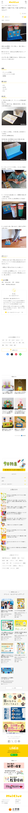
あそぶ (3, 477)
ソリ (22, 340)
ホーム (3, 5)
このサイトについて (6, 799)
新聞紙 (24, 563)
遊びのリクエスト (5, 801)
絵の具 (3, 560)
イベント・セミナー (7, 484)
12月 (3, 340)
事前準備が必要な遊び (10, 284)
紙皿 (7, 560)
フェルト (22, 558)
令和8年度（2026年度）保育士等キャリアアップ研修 (21, 633)
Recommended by (18, 435)
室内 (20, 342)
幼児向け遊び (8, 282)
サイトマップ (18, 803)
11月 (16, 560)
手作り (7, 345)
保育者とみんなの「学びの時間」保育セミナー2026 (7, 611)
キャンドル (13, 568)
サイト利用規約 (5, 803)
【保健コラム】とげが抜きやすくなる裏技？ (15, 524)
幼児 (23, 342)
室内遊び (17, 282)
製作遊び (9, 5)
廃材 (3, 345)
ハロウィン (12, 560)
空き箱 (11, 345)
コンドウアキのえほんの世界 (20, 610)
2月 (9, 340)
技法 (18, 558)
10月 (7, 563)
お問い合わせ (18, 799)
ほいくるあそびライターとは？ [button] (13, 312)
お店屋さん (15, 565)
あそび (6, 5)
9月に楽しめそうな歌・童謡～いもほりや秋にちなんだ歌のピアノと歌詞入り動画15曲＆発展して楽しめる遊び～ (17, 501)
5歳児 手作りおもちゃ (6, 558)
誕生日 (17, 568)
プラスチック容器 (5, 568)
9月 (10, 563)
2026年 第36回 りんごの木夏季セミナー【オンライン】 (7, 678)
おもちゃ (17, 340)
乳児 (14, 342)
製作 (15, 345)
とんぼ (3, 563)
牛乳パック (21, 565)
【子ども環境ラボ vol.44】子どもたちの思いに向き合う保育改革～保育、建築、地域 (7, 633)
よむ (3, 480)
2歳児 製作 (14, 558)
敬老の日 (20, 560)
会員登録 (17, 801)
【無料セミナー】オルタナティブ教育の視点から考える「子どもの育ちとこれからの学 (7, 656)
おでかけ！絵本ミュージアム (20, 655)
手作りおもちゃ (15, 5)
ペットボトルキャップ (17, 563)
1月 (6, 340)
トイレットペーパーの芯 (6, 342)
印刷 (22, 16)
